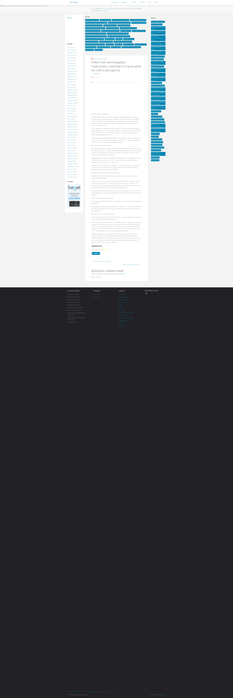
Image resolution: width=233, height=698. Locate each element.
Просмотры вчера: (72, 302)
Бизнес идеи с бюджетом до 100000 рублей (117, 33)
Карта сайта (96, 294)
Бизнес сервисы (123, 299)
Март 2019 (70, 150)
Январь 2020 (70, 124)
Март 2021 (70, 87)
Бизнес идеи (122, 294)
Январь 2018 (70, 161)
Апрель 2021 (70, 84)
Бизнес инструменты (73, 691)
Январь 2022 (70, 74)
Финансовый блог (98, 8)
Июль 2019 (70, 140)
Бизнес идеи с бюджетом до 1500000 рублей (118, 36)
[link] (161, 2)
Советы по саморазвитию (104, 47)
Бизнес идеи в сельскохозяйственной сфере (96, 22)
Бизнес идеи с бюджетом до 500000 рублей (96, 36)
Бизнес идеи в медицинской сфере (120, 20)
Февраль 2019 (71, 153)
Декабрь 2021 (71, 76)
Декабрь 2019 (71, 127)
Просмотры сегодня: (73, 297)
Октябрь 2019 (71, 132)
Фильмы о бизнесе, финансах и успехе (131, 47)
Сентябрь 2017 (71, 166)
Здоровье (121, 307)
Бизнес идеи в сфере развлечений (94, 25)
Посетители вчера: (72, 305)
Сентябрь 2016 (71, 177)
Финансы (121, 323)
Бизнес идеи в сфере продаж (139, 22)
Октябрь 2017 (71, 164)
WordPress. (163, 694)
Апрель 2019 (70, 148)
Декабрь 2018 (71, 158)
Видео (120, 305)
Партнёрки (96, 297)
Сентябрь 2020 (71, 103)
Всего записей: (71, 322)
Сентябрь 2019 (71, 135)
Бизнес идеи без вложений (92, 20)
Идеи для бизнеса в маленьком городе (95, 44)
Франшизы (122, 326)
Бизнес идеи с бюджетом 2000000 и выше (96, 33)
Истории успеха (109, 44)
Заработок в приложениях (89, 691)
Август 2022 (70, 55)
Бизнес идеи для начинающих (93, 31)
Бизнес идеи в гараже (105, 20)
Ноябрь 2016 (70, 174)
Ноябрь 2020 (70, 97)
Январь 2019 (70, 156)
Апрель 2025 (70, 50)
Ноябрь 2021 (70, 79)
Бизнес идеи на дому (126, 31)
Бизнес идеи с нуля (109, 39)
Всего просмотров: (72, 307)
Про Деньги (103, 691)
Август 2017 (70, 169)
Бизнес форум (113, 691)
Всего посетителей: (72, 310)
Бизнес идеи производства (138, 31)
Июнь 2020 (70, 111)
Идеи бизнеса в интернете (106, 41)
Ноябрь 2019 (70, 129)
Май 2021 (70, 82)
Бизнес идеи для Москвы (124, 25)
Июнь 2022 (70, 60)
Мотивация (122, 310)
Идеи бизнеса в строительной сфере (123, 41)
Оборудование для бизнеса (126, 313)
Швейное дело (98, 50)
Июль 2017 (70, 172)
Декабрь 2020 (71, 95)
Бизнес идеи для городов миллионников (95, 28)
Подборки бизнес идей (140, 44)
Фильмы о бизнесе (116, 47)
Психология (122, 315)
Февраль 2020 (71, 121)
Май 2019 (70, 145)
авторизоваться (121, 274)
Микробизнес (118, 44)
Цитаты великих (89, 50)
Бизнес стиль (122, 302)
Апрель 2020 (70, 116)
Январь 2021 (70, 92)
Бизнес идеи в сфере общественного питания (119, 22)
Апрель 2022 (70, 66)
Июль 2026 (70, 47)
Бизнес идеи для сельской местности (110, 31)
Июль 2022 (70, 58)
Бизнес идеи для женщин (112, 28)
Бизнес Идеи (74, 2)
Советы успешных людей (111, 8)
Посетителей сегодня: (73, 299)
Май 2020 (70, 113)
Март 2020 (70, 119)
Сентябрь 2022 (71, 52)
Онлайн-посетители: (73, 294)
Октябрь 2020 (71, 100)
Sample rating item (96, 249)
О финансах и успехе (128, 44)
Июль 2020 (70, 108)
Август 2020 (70, 105)
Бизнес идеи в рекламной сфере (138, 20)
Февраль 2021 (71, 90)
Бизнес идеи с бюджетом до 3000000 (94, 39)
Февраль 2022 (71, 71)
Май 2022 (70, 63)
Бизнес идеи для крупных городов (128, 28)
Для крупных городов (129, 39)
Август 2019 (70, 137)
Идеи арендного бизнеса (92, 41)
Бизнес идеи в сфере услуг (110, 25)
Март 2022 (70, 68)
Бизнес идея (119, 39)
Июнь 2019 (70, 143)
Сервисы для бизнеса (91, 47)
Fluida (157, 694)
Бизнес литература (124, 297)
